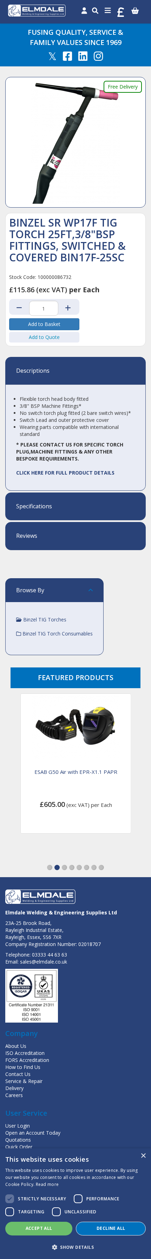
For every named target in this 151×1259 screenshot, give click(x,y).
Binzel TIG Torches (44, 619)
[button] (49, 867)
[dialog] (75, 1203)
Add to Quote (44, 337)
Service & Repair (23, 1081)
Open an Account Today (32, 1132)
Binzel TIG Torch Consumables (57, 633)
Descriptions (33, 371)
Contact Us (18, 1074)
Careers (14, 1095)
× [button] (143, 1156)
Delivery (14, 1088)
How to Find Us (22, 1067)
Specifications (34, 506)
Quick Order (18, 1146)
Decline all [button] (111, 1228)
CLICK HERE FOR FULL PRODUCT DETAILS (65, 472)
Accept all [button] (39, 1228)
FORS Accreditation (27, 1060)
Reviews (26, 536)
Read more (47, 1184)
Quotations (18, 1139)
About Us (15, 1046)
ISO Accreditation (25, 1053)
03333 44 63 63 (49, 954)
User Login (17, 1125)
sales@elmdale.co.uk (43, 961)
